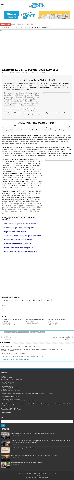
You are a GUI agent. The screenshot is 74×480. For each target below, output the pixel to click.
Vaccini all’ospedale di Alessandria (10, 338)
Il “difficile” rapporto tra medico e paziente (61, 338)
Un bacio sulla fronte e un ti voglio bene (19, 248)
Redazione (6, 73)
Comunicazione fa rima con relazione (18, 240)
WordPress (28, 473)
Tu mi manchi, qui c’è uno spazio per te (19, 228)
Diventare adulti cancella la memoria (18, 244)
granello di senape (23, 332)
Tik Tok (42, 332)
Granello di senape (20, 27)
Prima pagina (10, 27)
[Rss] (34, 475)
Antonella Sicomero (10, 332)
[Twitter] (37, 475)
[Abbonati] (37, 15)
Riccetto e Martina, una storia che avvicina (13, 353)
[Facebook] (36, 475)
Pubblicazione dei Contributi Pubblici (11, 409)
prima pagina (34, 332)
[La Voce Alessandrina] (37, 5)
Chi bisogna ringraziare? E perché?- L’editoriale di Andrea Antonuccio (20, 346)
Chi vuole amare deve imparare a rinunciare (20, 252)
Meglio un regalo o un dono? (15, 232)
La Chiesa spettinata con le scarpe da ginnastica (22, 236)
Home (3, 27)
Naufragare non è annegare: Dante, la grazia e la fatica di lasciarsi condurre (30, 24)
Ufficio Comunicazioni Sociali (47, 473)
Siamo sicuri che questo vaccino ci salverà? (21, 224)
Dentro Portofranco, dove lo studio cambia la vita (15, 359)
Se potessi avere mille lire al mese (34, 319)
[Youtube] (39, 475)
